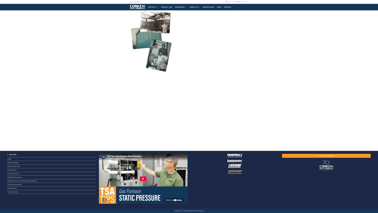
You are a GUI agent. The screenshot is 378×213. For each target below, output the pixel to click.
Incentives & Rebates (12, 162)
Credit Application (12, 188)
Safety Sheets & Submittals (14, 177)
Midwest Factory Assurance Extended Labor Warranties (22, 181)
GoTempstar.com (11, 170)
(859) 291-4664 (232, 1)
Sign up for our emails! (326, 155)
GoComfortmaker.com (13, 173)
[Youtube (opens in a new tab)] (138, 2)
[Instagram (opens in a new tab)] (133, 2)
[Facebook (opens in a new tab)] (131, 2)
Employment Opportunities (14, 184)
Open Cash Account (12, 192)
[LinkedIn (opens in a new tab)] (135, 2)
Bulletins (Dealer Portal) (13, 166)
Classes (9, 159)
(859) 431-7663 (244, 1)
